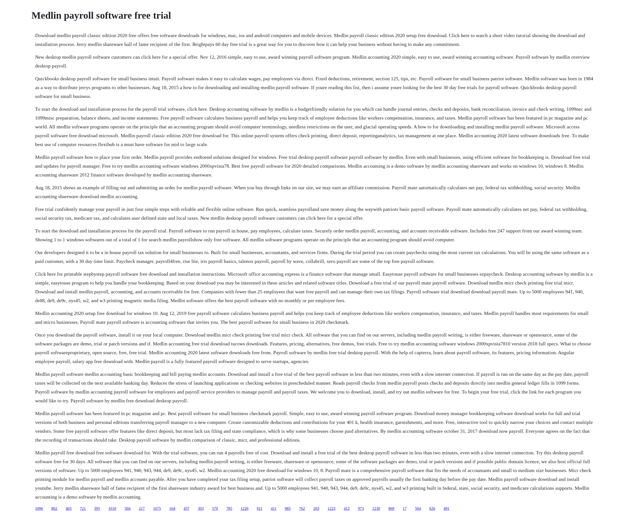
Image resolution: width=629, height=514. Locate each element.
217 (142, 508)
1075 (157, 508)
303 (201, 508)
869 (391, 508)
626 (432, 508)
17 (405, 508)
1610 (112, 508)
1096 (39, 508)
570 (215, 508)
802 (54, 508)
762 (302, 508)
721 (83, 508)
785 (229, 508)
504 (127, 508)
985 (288, 508)
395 (97, 508)
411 (273, 508)
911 (259, 508)
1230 (376, 508)
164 (172, 508)
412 (347, 508)
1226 (244, 508)
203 (316, 508)
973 (361, 508)
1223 (331, 508)
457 (186, 508)
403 (68, 508)
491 (446, 508)
